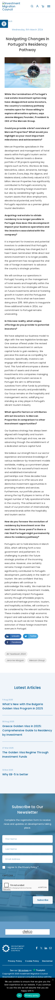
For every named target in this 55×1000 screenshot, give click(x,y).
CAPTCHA (7, 875)
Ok (19, 995)
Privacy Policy (29, 867)
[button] (4, 24)
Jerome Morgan (15, 660)
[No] (52, 979)
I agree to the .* (23, 867)
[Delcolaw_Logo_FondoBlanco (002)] (27, 931)
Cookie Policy (32, 961)
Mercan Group (37, 660)
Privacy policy (32, 995)
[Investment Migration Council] (13, 6)
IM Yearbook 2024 (16, 653)
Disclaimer (47, 961)
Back (10, 21)
